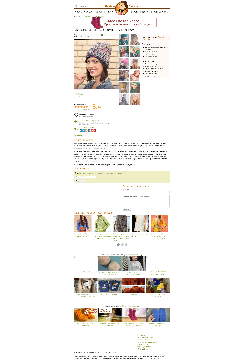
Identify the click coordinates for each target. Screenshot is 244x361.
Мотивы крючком (150, 61)
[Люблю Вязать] (121, 8)
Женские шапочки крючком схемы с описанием (156, 48)
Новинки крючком (151, 51)
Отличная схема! (87, 107)
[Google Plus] (92, 130)
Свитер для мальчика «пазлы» (158, 295)
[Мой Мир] (89, 130)
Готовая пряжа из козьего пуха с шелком (109, 273)
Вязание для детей (144, 340)
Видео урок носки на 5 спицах (158, 324)
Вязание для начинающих (147, 342)
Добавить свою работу (89, 120)
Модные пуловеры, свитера (154, 69)
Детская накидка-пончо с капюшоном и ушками (85, 295)
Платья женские (150, 76)
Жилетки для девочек (109, 294)
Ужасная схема (75, 107)
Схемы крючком (84, 11)
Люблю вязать (75, 16)
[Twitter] (83, 130)
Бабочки (133, 294)
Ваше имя (126, 190)
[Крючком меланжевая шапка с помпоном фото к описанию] (96, 64)
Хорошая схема (84, 107)
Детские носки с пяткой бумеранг (85, 324)
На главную (141, 335)
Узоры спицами (139, 11)
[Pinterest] (95, 130)
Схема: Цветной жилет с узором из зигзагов (83, 235)
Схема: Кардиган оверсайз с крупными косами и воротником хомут (121, 237)
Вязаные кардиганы (151, 71)
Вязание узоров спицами (153, 59)
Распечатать (80, 135)
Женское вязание (150, 54)
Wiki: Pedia (85, 272)
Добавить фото (79, 95)
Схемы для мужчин (144, 347)
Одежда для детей (151, 56)
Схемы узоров (142, 344)
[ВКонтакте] (81, 130)
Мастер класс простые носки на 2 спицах (134, 324)
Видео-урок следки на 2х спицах (110, 324)
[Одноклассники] (86, 130)
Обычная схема (81, 107)
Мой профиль (142, 349)
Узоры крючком (159, 11)
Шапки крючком (98, 16)
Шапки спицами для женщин (154, 64)
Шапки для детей (150, 66)
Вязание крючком (83, 16)
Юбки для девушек (151, 73)
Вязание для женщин (145, 337)
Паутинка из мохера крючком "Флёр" (134, 273)
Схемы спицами (104, 11)
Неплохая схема (78, 107)
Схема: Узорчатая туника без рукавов (141, 235)
